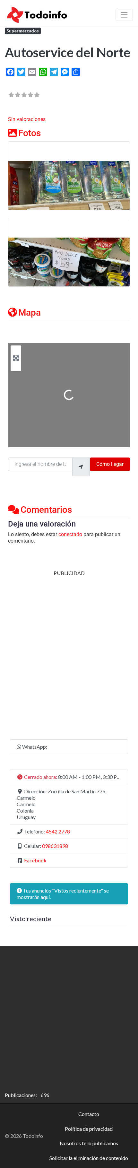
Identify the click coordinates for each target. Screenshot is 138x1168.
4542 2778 (58, 831)
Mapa (29, 312)
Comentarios (46, 509)
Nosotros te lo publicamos (89, 1143)
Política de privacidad (89, 1129)
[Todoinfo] (37, 14)
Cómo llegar (110, 464)
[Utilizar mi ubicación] (81, 467)
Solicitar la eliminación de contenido (88, 1158)
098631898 (55, 846)
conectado (70, 534)
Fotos (29, 133)
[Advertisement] (69, 645)
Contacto (88, 1114)
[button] (69, 777)
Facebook (35, 860)
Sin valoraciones (27, 119)
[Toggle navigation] (124, 15)
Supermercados (22, 30)
